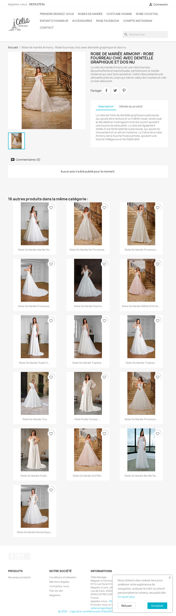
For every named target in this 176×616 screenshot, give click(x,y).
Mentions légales (59, 581)
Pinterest (123, 90)
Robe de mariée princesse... (141, 249)
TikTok (27, 556)
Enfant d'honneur (54, 21)
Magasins (54, 595)
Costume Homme (119, 14)
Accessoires (82, 21)
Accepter (157, 606)
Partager (106, 90)
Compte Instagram (137, 21)
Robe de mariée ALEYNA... (88, 475)
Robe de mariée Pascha (88, 306)
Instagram (19, 556)
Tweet (115, 90)
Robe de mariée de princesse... (88, 249)
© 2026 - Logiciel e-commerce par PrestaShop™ (88, 611)
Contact (47, 28)
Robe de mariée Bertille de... (141, 475)
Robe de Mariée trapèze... (88, 362)
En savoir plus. (126, 597)
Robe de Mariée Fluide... (35, 475)
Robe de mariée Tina (35, 419)
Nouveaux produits (19, 577)
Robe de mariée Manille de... (34, 249)
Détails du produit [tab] (131, 106)
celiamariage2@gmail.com (106, 608)
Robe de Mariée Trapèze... (141, 362)
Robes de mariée (90, 14)
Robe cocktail (147, 14)
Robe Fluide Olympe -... (88, 419)
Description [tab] (106, 106)
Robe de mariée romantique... (34, 532)
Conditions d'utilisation (62, 577)
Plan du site (56, 590)
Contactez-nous (59, 586)
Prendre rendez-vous (57, 14)
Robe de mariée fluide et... (34, 362)
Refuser (126, 606)
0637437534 (37, 4)
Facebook (11, 556)
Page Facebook (107, 21)
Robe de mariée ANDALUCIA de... (141, 306)
